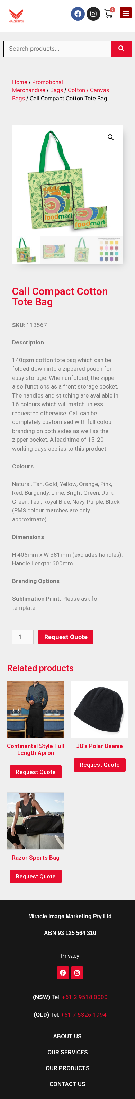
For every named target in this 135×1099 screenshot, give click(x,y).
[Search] (121, 49)
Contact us (68, 1084)
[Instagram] (93, 14)
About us (67, 1036)
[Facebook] (78, 14)
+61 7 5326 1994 (84, 1014)
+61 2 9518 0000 (85, 997)
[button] (126, 12)
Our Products (68, 1068)
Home (19, 82)
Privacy (70, 956)
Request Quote (66, 636)
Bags (56, 90)
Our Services (67, 1052)
